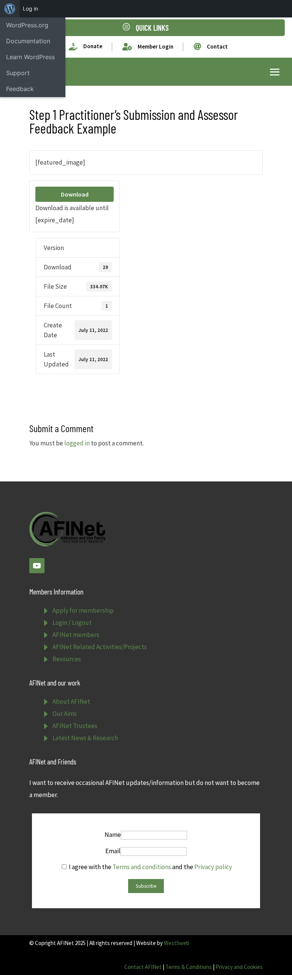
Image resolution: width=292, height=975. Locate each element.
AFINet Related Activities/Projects (99, 647)
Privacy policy (213, 867)
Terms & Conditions (188, 966)
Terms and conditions (142, 867)
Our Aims (64, 713)
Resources (66, 659)
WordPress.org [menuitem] (27, 25)
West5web (176, 943)
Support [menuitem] (18, 73)
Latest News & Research (85, 738)
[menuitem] (10, 8)
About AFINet (71, 701)
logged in (77, 443)
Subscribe (146, 886)
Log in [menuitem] (30, 8)
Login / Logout (72, 622)
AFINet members (75, 635)
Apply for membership (83, 610)
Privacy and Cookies (239, 966)
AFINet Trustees (74, 726)
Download (75, 194)
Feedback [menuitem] (20, 89)
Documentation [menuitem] (28, 41)
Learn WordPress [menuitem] (30, 57)
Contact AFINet (143, 966)
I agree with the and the (150, 867)
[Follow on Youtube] (36, 565)
